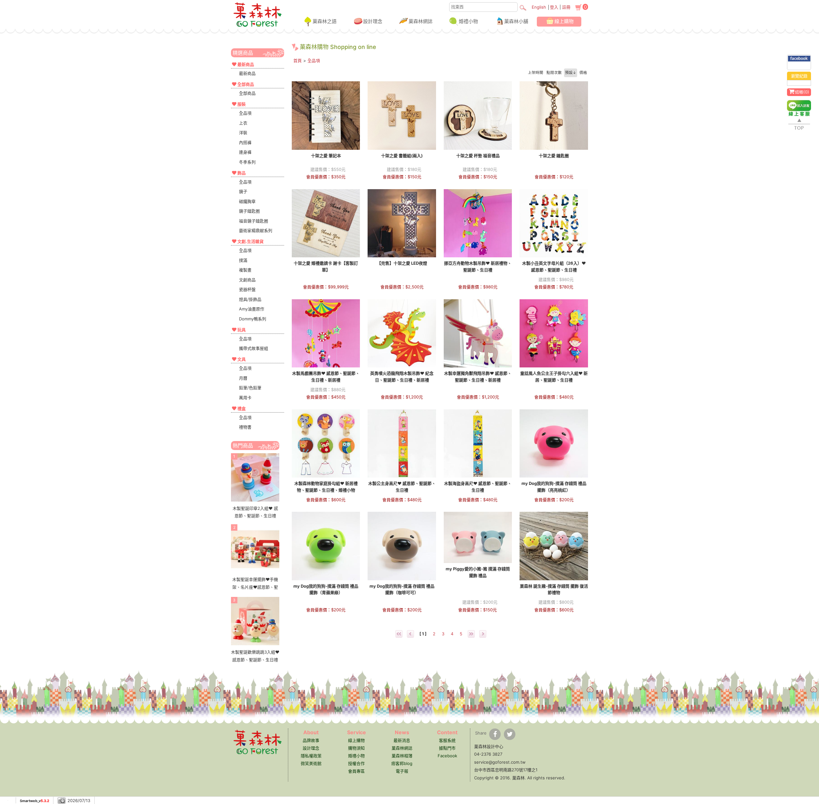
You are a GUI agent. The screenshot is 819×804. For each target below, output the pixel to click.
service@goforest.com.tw (500, 762)
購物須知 (356, 748)
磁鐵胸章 (247, 201)
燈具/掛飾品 (250, 299)
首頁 (297, 60)
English (539, 7)
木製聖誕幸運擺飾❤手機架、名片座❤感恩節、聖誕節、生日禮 (255, 587)
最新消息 (402, 740)
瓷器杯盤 (247, 289)
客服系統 (447, 740)
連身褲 (245, 152)
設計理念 (372, 21)
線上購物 (564, 21)
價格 (583, 72)
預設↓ (570, 72)
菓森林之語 (325, 21)
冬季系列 (247, 162)
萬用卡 (245, 397)
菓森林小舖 (516, 21)
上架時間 (535, 72)
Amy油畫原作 (251, 308)
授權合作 (356, 763)
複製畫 (245, 269)
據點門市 (447, 748)
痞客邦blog (401, 763)
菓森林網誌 (421, 21)
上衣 (243, 122)
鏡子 (243, 191)
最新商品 (247, 73)
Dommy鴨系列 (252, 318)
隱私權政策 (311, 755)
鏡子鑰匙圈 (249, 210)
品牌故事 (311, 740)
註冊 (566, 7)
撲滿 (243, 260)
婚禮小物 (468, 21)
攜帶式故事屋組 (253, 348)
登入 (554, 7)
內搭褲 (245, 142)
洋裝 (243, 132)
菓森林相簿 (402, 755)
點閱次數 (554, 72)
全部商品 (247, 93)
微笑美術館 (311, 763)
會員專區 (356, 771)
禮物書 (245, 427)
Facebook (447, 755)
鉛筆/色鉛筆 (250, 387)
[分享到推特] (509, 734)
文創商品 (247, 279)
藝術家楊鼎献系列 (255, 230)
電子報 (402, 771)
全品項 (245, 113)
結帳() (802, 91)
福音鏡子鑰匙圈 (253, 220)
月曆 (243, 378)
